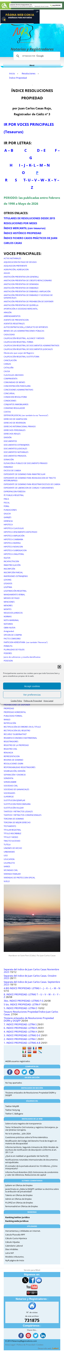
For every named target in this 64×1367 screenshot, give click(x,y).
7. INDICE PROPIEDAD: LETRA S (20, 1024)
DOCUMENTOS (10, 441)
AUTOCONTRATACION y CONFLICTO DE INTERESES (26, 327)
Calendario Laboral (14, 1245)
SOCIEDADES (9, 793)
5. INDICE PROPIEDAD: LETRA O (20, 1008)
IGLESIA (7, 558)
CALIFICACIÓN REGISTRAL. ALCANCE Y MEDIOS (24, 338)
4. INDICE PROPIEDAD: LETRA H (20, 1031)
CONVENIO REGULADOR (14, 408)
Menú (32, 65)
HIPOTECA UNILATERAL (14, 554)
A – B (8, 150)
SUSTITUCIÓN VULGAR (13, 807)
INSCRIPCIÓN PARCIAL (13, 572)
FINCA (6, 499)
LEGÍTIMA (8, 587)
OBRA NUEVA (9, 627)
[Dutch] (29, 1052)
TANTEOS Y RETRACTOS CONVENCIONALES (22, 815)
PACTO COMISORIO (12, 638)
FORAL (6, 506)
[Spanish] (24, 1048)
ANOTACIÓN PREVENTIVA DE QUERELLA (21, 305)
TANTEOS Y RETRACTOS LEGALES (18, 811)
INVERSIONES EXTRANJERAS (16, 576)
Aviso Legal (48, 700)
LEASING (7, 579)
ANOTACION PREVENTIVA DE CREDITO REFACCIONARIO (28, 280)
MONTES (7, 609)
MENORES (8, 605)
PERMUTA (8, 646)
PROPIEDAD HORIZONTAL (15, 712)
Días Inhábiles (11, 1249)
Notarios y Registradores (32, 49)
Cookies (40, 1344)
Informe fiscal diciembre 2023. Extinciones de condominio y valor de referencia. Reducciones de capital (31, 1173)
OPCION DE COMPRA (13, 635)
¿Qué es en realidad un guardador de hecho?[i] (26, 1156)
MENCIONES (9, 602)
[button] (59, 666)
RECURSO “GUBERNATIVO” (15, 734)
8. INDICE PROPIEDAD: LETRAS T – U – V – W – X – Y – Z (32, 996)
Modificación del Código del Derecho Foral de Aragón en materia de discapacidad (31, 1142)
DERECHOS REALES (12, 433)
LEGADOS (8, 583)
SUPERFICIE (9, 796)
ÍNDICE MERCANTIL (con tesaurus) (24, 228)
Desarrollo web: (48, 1348)
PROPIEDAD (9, 708)
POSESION (8, 660)
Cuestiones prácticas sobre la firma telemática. (26, 1137)
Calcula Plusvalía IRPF (15, 1234)
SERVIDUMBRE (10, 782)
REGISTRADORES (11, 741)
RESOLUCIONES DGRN (13, 763)
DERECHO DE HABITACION (15, 419)
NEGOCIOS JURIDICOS (13, 613)
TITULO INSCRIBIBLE (12, 833)
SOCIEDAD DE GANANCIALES (16, 789)
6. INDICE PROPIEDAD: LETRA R (20, 1028)
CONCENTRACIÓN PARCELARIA (17, 386)
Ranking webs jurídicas (16, 1221)
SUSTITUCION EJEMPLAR (14, 800)
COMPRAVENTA (10, 378)
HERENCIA (8, 521)
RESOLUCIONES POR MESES (20, 223)
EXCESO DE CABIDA (12, 470)
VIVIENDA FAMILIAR (12, 874)
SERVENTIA (8, 778)
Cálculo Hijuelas (12, 1242)
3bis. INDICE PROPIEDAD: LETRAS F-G (23, 1000)
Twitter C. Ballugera (14, 1113)
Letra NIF (9, 1253)
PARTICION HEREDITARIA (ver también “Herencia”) (26, 642)
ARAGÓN (7, 312)
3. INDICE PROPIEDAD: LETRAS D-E (22, 1035)
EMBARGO (8, 467)
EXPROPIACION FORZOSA (14, 491)
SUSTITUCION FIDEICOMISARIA (17, 804)
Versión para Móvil (32, 1270)
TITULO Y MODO (11, 837)
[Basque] (24, 1055)
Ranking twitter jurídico (17, 1217)
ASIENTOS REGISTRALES (14, 323)
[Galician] (40, 1052)
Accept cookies (32, 686)
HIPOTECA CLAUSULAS (14, 528)
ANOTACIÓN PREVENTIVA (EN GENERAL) (21, 276)
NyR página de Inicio (14, 1260)
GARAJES (7, 517)
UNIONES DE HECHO (13, 848)
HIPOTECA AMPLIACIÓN (14, 535)
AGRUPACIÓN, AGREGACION (16, 269)
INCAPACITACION (11, 561)
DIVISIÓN (7, 437)
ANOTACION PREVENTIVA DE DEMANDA (21, 284)
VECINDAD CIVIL (11, 870)
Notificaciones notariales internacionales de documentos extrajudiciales (31, 1161)
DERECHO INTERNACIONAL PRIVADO (20, 426)
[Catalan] (29, 1055)
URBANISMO (9, 852)
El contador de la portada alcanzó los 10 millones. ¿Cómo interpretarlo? (31, 1167)
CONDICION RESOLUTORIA (15, 397)
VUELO (7, 881)
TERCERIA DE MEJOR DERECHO (17, 822)
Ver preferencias (32, 694)
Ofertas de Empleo (24, 1185)
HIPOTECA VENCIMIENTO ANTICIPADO (20, 532)
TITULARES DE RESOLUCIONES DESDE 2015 (29, 218)
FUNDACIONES (10, 510)
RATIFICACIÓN (10, 723)
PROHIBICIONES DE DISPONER (17, 704)
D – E (41, 150)
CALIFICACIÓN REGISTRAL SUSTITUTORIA (21, 356)
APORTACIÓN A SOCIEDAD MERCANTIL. (21, 308)
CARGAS (7, 364)
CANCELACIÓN (10, 360)
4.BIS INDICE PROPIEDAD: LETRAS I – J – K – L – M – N (32, 988)
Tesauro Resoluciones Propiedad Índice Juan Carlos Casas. (31, 1013)
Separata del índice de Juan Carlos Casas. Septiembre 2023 (32, 983)
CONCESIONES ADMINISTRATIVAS (18, 389)
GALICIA (7, 513)
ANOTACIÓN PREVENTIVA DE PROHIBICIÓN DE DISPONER (28, 301)
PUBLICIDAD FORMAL (13, 716)
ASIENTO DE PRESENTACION (16, 320)
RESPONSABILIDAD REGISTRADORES (19, 767)
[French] (35, 1048)
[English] (29, 1048)
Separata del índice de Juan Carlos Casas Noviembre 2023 (31, 971)
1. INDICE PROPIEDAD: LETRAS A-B (22, 1042)
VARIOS (7, 866)
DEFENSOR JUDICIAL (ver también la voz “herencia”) (26, 415)
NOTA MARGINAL (11, 620)
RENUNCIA (8, 752)
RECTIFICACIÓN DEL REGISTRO (17, 730)
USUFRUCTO (9, 863)
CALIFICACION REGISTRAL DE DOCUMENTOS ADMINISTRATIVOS (31, 345)
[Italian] (24, 1052)
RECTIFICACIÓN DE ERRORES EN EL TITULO (22, 727)
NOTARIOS (8, 624)
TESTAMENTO (10, 826)
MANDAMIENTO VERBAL (14, 594)
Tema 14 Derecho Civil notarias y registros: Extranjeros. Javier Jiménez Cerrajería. (31, 1128)
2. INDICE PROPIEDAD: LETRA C (20, 1039)
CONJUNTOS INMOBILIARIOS (16, 404)
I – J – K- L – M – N (34, 165)
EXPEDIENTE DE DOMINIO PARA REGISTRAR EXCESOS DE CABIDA (32, 484)
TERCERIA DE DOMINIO (14, 818)
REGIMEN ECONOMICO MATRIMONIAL (20, 738)
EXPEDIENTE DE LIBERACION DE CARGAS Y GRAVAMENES (29, 488)
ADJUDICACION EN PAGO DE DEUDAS (20, 262)
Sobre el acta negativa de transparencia (23, 1123)
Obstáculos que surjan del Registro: (19, 353)
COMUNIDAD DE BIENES (14, 382)
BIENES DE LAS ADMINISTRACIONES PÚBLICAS (24, 331)
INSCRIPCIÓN (9, 568)
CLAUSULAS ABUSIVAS (14, 375)
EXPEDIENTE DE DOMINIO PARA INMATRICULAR (24, 474)
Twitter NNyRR (12, 1106)
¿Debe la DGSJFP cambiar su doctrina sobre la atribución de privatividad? (32, 1190)
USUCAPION (9, 859)
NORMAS (8, 616)
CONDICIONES (10, 400)
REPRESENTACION (12, 756)
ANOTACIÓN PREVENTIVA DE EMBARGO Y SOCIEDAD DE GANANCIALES (28, 296)
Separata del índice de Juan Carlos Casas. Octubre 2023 (30, 977)
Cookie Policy (16, 700)
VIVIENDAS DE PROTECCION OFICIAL (19, 877)
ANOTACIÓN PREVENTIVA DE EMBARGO (21, 288)
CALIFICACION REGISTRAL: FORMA (18, 342)
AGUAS (7, 273)
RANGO (7, 719)
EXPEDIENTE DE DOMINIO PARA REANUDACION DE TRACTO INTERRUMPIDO (30, 479)
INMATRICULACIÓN (12, 565)
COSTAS (7, 412)
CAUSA (7, 371)
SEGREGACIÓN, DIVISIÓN (14, 771)
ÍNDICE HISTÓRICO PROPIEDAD (22, 233)
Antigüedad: (9, 631)
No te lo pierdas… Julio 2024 (18, 1133)
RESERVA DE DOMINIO (13, 760)
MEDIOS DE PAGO (11, 598)
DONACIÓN (9, 459)
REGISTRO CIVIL (10, 749)
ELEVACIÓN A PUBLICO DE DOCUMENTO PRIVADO (25, 463)
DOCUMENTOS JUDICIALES (15, 448)
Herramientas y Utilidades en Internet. (23, 1230)
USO (6, 855)
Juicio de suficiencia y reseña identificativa (22, 657)
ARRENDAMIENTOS (12, 316)
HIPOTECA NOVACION (13, 546)
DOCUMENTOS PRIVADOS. (15, 456)
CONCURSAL (9, 393)
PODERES (8, 653)
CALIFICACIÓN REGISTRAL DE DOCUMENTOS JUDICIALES (28, 349)
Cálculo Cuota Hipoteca (16, 1238)
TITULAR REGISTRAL (12, 830)
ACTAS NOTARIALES (12, 258)
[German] (40, 1048)
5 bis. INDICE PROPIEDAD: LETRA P (22, 1004)
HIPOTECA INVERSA (12, 543)
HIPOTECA (8, 524)
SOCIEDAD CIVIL (11, 785)
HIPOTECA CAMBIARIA (13, 539)
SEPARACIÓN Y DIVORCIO (15, 774)
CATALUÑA (9, 367)
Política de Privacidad (33, 700)
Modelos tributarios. (14, 1256)
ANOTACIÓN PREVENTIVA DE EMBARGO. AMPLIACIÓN (27, 291)
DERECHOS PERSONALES (14, 430)
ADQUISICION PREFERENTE (15, 266)
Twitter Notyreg (12, 1110)
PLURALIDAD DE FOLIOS (14, 649)
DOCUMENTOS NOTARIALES (16, 452)
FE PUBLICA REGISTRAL (14, 495)
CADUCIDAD (9, 334)
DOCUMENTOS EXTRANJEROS (17, 445)
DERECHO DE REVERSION (15, 422)
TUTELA (7, 844)
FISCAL (7, 502)
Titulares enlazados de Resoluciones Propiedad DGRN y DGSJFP (29, 1019)
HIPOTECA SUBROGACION (15, 550)
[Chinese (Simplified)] (35, 1052)
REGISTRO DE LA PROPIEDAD (16, 745)
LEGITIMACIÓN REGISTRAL (15, 591)
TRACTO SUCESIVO (12, 841)
